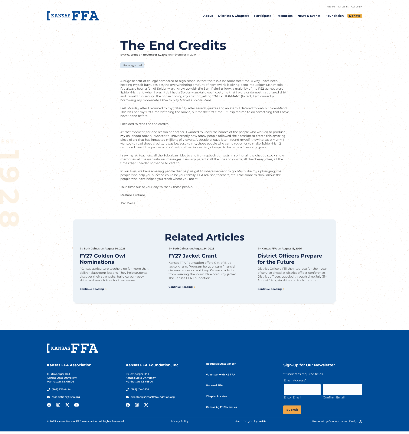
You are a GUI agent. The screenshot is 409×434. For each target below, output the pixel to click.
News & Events (309, 16)
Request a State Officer (221, 363)
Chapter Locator (216, 396)
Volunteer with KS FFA (220, 374)
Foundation (334, 16)
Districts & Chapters (233, 16)
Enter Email (292, 397)
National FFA (214, 385)
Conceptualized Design (343, 421)
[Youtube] (76, 405)
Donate (355, 16)
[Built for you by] (262, 421)
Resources (284, 16)
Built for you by (246, 421)
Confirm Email (334, 397)
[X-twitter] (67, 405)
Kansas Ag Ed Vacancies (221, 407)
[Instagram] (58, 405)
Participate (262, 16)
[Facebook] (49, 405)
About (208, 16)
